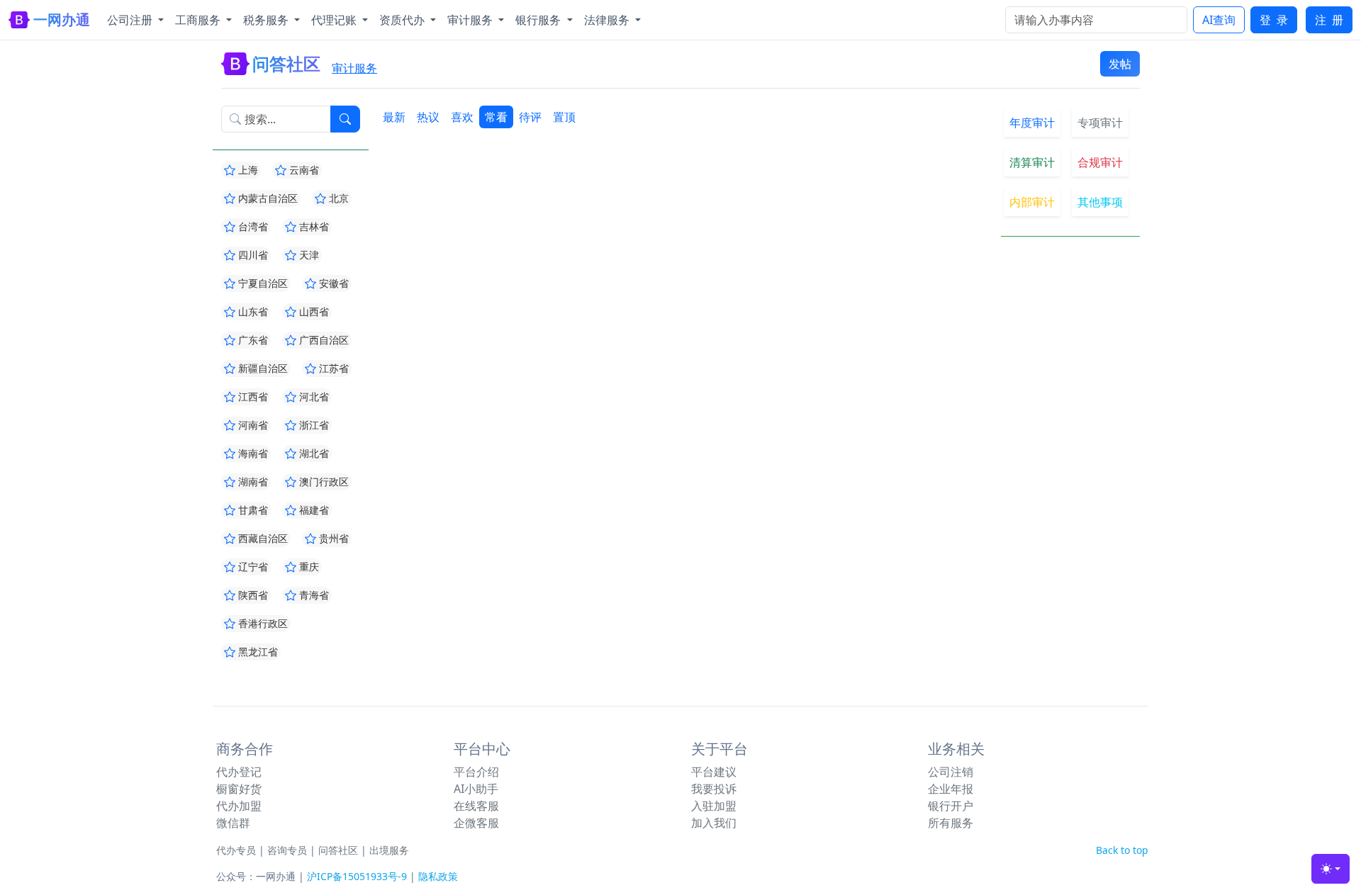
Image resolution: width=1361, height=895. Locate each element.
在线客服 (476, 806)
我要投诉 (713, 789)
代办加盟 (239, 806)
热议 (428, 117)
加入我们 (713, 823)
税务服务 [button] (267, 20)
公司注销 (950, 771)
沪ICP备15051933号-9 (357, 876)
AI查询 (1219, 20)
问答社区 (338, 850)
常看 (496, 117)
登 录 (1274, 20)
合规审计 (1100, 162)
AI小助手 (476, 789)
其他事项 (1100, 202)
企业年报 (950, 789)
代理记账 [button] (335, 20)
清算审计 (1032, 162)
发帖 (1120, 64)
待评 (530, 117)
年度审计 (1032, 122)
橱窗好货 (239, 789)
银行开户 (950, 806)
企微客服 (476, 823)
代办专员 (236, 850)
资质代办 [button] (403, 20)
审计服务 (354, 68)
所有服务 (950, 823)
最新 (394, 117)
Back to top (1122, 850)
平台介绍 (476, 771)
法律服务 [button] (608, 20)
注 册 (1329, 20)
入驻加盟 (713, 806)
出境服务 (389, 850)
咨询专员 (287, 850)
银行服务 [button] (539, 20)
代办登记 (239, 771)
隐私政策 (438, 876)
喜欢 (462, 117)
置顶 (564, 117)
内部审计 (1032, 202)
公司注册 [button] (131, 20)
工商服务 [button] (199, 20)
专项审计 (1100, 122)
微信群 (233, 823)
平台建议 (713, 771)
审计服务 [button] (471, 20)
